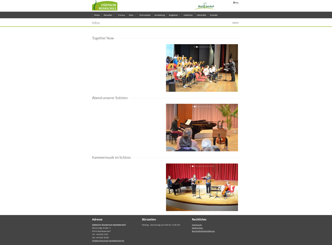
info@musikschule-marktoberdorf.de (108, 240)
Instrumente (144, 15)
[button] (172, 71)
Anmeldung (159, 15)
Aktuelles (108, 15)
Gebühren (188, 15)
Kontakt (213, 15)
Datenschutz (197, 228)
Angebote (173, 15)
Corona (121, 15)
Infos (131, 15)
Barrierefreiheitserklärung (203, 231)
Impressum (197, 225)
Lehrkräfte (201, 15)
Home (97, 15)
